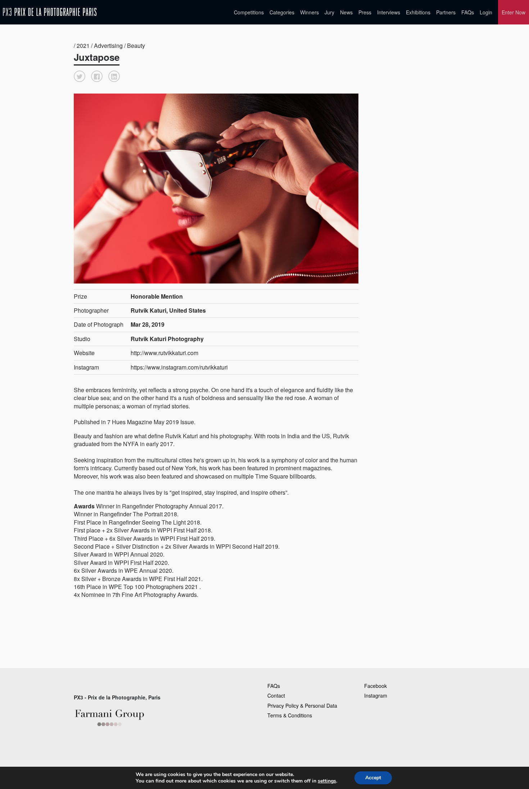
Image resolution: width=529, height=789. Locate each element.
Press (364, 12)
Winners (309, 12)
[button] (79, 76)
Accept (373, 777)
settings (327, 781)
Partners (446, 12)
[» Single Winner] (49, 12)
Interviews (388, 12)
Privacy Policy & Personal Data (302, 705)
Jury (329, 12)
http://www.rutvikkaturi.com (164, 353)
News (346, 12)
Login (486, 12)
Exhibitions (418, 12)
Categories (282, 12)
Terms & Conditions (289, 715)
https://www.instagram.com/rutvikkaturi (179, 367)
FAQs (467, 12)
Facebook (375, 685)
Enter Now (513, 12)
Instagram (375, 695)
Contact (276, 695)
